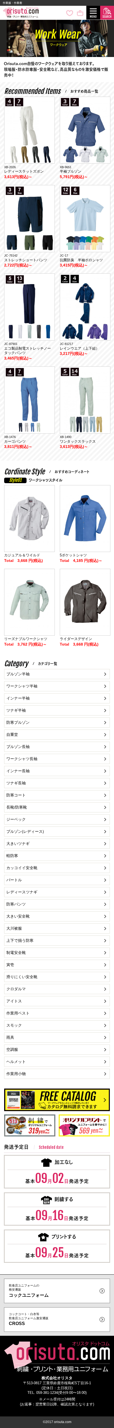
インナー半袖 (18, 698)
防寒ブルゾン (18, 722)
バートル (14, 880)
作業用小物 (16, 1073)
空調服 (12, 1049)
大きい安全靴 (18, 916)
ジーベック (16, 819)
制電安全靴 (16, 952)
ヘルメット (16, 1061)
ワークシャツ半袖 (21, 686)
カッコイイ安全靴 (21, 868)
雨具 (10, 1037)
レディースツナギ (21, 892)
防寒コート (16, 795)
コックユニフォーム (29, 1290)
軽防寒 (12, 855)
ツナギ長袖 (16, 783)
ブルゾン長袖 (18, 746)
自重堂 (12, 734)
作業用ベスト (18, 1013)
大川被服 (14, 928)
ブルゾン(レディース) (25, 831)
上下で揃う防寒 (19, 940)
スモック (14, 1025)
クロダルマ (16, 989)
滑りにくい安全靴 (21, 977)
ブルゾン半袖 (18, 674)
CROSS (28, 1319)
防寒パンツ (16, 904)
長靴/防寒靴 (16, 807)
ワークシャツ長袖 (21, 759)
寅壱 (10, 964)
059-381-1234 (47, 1393)
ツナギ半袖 (16, 710)
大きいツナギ (18, 843)
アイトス (14, 1001)
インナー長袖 (18, 771)
